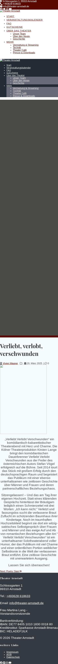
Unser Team (19, 33)
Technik (17, 47)
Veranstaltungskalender (24, 20)
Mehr (10, 42)
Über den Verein (21, 36)
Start (10, 16)
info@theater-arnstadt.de (26, 603)
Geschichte (19, 39)
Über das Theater (18, 30)
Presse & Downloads (24, 52)
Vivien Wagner (10, 363)
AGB (9, 654)
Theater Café (20, 50)
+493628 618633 (18, 596)
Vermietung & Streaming (26, 45)
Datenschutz (13, 657)
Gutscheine (14, 27)
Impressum (12, 652)
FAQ (8, 23)
